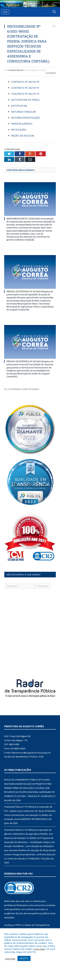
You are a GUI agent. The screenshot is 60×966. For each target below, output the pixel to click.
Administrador (16, 70)
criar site (24, 901)
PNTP (18, 924)
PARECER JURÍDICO (21, 123)
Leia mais (39, 948)
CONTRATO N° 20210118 (25, 81)
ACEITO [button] (24, 958)
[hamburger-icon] (5, 12)
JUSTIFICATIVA (19, 105)
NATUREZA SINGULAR (23, 111)
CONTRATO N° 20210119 (25, 87)
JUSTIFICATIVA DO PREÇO (25, 99)
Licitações (51, 73)
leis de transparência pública (34, 913)
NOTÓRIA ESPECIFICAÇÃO (26, 117)
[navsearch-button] (54, 12)
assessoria (39, 905)
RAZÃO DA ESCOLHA (22, 135)
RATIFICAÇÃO (18, 129)
